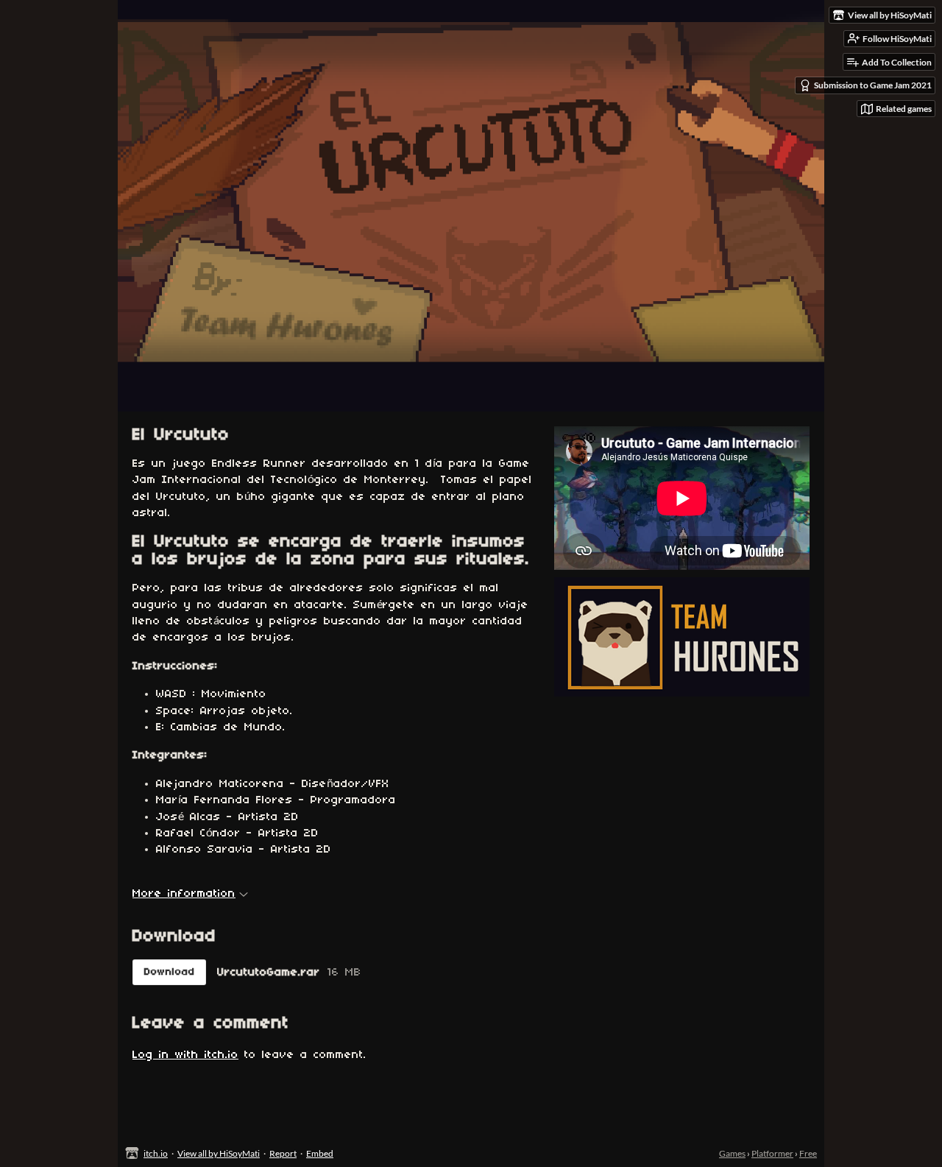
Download (169, 972)
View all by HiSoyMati (218, 1153)
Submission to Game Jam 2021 (873, 85)
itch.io (156, 1153)
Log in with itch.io (185, 1055)
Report (283, 1153)
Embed (319, 1153)
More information (184, 894)
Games (732, 1153)
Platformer (772, 1153)
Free (808, 1153)
